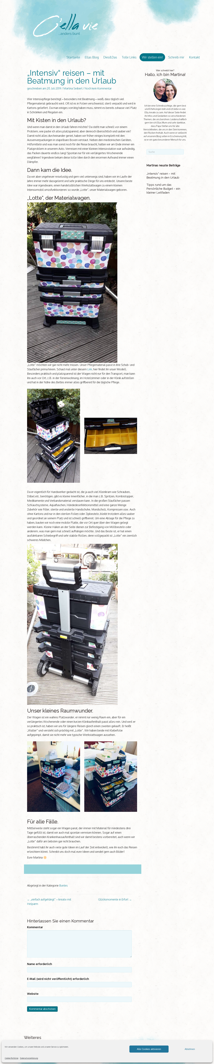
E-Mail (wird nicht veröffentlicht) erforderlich (58, 979)
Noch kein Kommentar (98, 88)
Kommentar (35, 927)
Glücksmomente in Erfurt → (115, 899)
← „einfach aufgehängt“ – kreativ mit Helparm (49, 901)
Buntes (63, 885)
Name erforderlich (39, 964)
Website (33, 993)
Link (89, 369)
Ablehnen (190, 1049)
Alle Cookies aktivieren (149, 1049)
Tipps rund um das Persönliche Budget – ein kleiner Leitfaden (163, 188)
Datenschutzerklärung (29, 1058)
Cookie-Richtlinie (11, 1058)
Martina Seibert (72, 88)
